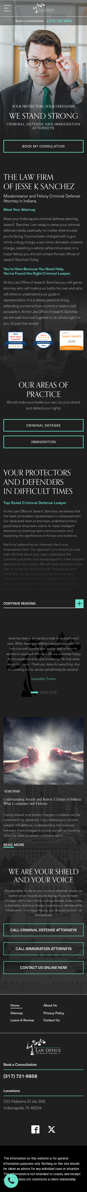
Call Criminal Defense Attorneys (43, 930)
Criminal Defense (43, 425)
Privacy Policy (54, 1012)
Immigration (43, 441)
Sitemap (17, 1012)
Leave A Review (22, 1019)
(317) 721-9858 (59, 21)
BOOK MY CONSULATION (43, 146)
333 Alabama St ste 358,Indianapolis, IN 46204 (24, 1105)
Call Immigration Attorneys (44, 948)
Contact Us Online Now (43, 967)
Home (15, 1005)
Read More (13, 844)
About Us (50, 1005)
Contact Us (52, 1019)
